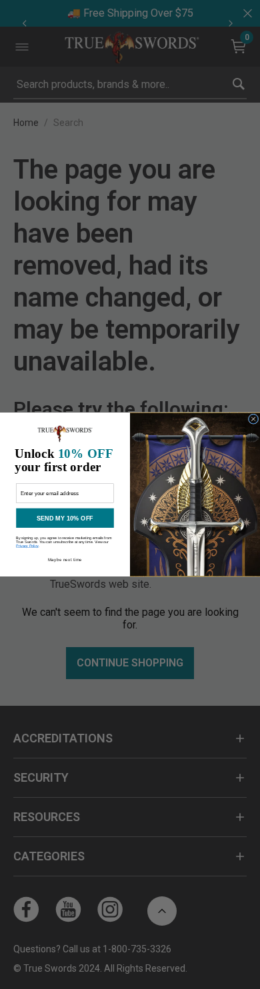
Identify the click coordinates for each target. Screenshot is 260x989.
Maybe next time (65, 559)
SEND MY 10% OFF (65, 518)
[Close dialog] (253, 419)
